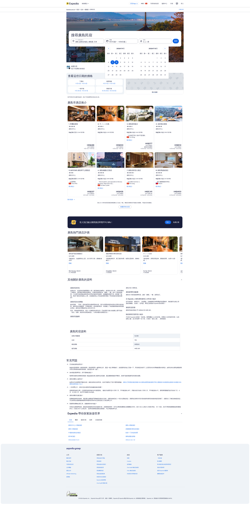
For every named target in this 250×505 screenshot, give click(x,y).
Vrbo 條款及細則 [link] (131, 470)
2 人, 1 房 (146, 42)
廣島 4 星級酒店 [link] (130, 425)
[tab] (70, 420)
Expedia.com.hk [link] (70, 9)
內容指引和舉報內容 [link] (132, 474)
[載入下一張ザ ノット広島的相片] (122, 113)
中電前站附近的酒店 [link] (74, 433)
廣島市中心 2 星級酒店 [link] (75, 425)
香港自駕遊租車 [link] (101, 474)
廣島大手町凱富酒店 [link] (129, 382)
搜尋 (175, 41)
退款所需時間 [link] (160, 467)
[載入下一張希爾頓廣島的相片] (93, 113)
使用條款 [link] (129, 464)
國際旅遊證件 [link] (160, 474)
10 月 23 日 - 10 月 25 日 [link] (109, 91)
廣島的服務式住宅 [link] (73, 440)
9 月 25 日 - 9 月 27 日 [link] (81, 91)
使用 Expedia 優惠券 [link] (162, 470)
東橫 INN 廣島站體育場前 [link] (143, 382)
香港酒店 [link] (99, 461)
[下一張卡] (180, 255)
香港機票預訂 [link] (100, 470)
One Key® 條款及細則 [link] (133, 467)
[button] (116, 58)
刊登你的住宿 (154, 3)
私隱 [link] (128, 458)
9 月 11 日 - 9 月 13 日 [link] (109, 83)
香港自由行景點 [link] (101, 458)
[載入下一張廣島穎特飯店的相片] (151, 113)
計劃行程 (181, 9)
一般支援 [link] (159, 458)
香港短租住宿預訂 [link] (101, 464)
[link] (92, 108)
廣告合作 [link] (68, 470)
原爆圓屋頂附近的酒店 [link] (132, 429)
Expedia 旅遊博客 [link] (101, 480)
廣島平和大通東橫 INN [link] (158, 382)
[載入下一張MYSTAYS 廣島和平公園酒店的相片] (93, 159)
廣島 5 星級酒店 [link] (73, 429)
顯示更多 (70, 199)
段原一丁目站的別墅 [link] (132, 433)
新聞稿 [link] (68, 477)
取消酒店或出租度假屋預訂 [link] (164, 464)
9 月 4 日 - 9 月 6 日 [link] (81, 83)
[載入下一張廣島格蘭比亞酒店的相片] (122, 159)
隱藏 (70, 263)
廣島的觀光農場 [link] (130, 436)
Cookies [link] (129, 461)
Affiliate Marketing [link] (71, 474)
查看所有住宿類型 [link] (101, 477)
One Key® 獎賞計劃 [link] (102, 483)
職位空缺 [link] (68, 461)
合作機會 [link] (68, 467)
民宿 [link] (78, 9)
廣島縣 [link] (86, 9)
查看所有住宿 (125, 207)
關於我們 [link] (68, 458)
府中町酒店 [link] (71, 436)
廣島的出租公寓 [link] (130, 440)
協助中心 (164, 3)
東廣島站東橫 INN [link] (170, 382)
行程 (171, 3)
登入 (182, 3)
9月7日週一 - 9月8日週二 (118, 42)
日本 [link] (82, 9)
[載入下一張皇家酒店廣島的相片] (180, 113)
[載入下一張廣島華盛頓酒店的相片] (180, 159)
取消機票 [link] (159, 461)
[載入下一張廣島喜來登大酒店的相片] (151, 159)
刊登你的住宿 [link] (69, 464)
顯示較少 (129, 140)
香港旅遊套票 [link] (100, 467)
